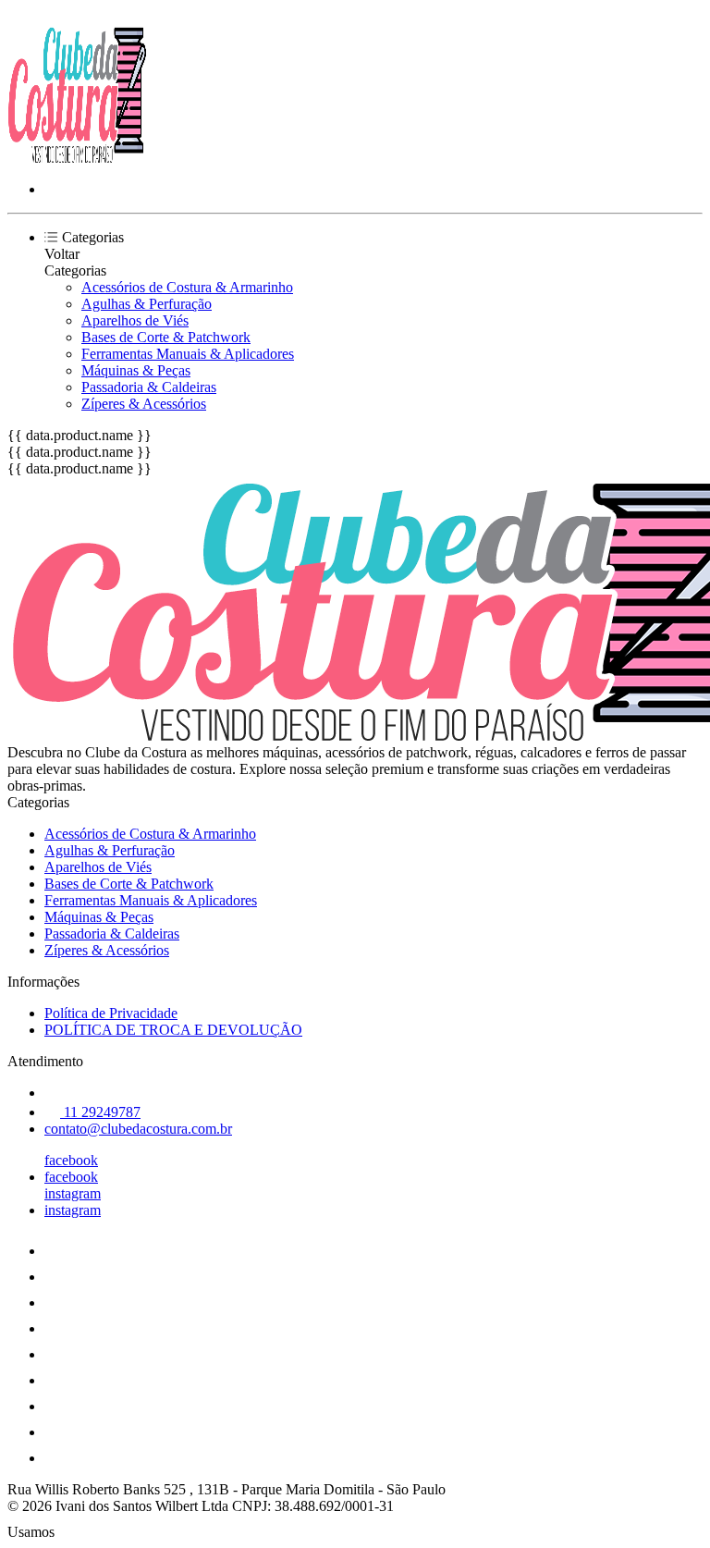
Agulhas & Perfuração (146, 304)
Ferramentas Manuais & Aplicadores (187, 354)
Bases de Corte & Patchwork (166, 337)
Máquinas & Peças (135, 370)
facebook (71, 1160)
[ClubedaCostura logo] (76, 158)
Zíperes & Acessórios (143, 404)
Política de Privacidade (111, 1013)
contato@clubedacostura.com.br (138, 1128)
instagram (72, 1193)
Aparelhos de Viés (135, 320)
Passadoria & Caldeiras (148, 387)
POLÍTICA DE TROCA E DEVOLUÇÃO (173, 1030)
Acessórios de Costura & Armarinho (187, 287)
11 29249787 (100, 1112)
